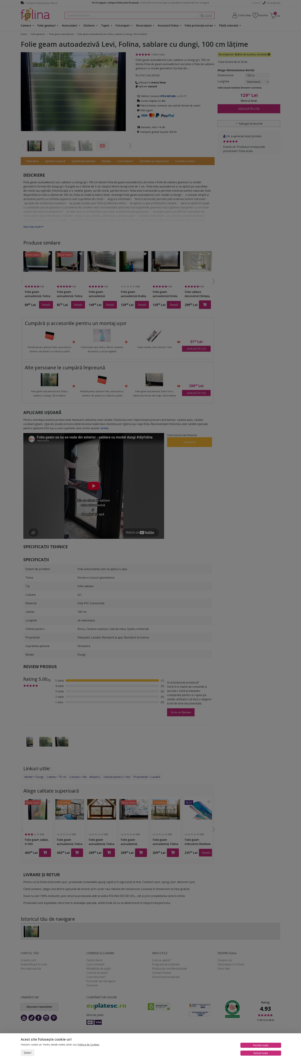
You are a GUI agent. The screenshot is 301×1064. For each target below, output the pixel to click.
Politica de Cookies (88, 1044)
